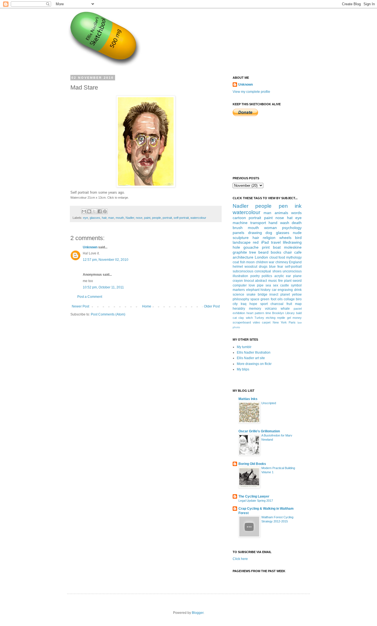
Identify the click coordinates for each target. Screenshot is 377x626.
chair (287, 252)
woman (270, 227)
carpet (266, 322)
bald (299, 313)
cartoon (239, 217)
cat (235, 317)
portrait (167, 217)
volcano (271, 309)
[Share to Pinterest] (105, 211)
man (111, 217)
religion (269, 237)
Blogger (197, 613)
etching (270, 317)
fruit (289, 304)
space (254, 299)
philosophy (241, 299)
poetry (255, 276)
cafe (298, 252)
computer (240, 285)
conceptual (262, 271)
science (238, 294)
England (295, 262)
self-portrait (181, 217)
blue (272, 267)
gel (289, 317)
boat (277, 247)
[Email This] (84, 211)
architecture (243, 257)
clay (241, 317)
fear (280, 267)
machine (240, 222)
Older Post (212, 306)
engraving (285, 290)
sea (268, 285)
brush (238, 227)
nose (139, 217)
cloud (273, 257)
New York (280, 322)
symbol (296, 285)
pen (283, 206)
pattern (259, 313)
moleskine (293, 247)
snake (251, 294)
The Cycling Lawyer (253, 496)
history (265, 290)
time (268, 313)
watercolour (198, 217)
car (274, 290)
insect (273, 294)
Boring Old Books (252, 464)
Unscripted (268, 403)
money (297, 317)
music (272, 281)
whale (285, 309)
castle (284, 285)
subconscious (243, 271)
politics (267, 276)
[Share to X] (94, 211)
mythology (294, 257)
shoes (277, 271)
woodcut (251, 267)
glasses (95, 217)
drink (298, 290)
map (298, 304)
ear (288, 276)
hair (104, 217)
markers (239, 290)
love (252, 285)
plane (297, 276)
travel (276, 242)
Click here (240, 559)
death (297, 222)
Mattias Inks (247, 399)
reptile (281, 317)
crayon (238, 281)
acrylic (279, 276)
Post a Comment (89, 297)
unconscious (292, 271)
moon (250, 262)
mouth (120, 217)
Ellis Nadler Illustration (253, 352)
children (262, 262)
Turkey (259, 317)
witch (249, 317)
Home (146, 306)
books (276, 252)
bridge (262, 294)
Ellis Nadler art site (251, 358)
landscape (242, 242)
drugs (263, 267)
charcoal (276, 304)
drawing (255, 232)
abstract (261, 281)
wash (284, 222)
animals (281, 213)
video (256, 322)
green (265, 299)
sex (275, 285)
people (156, 217)
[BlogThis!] (89, 211)
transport (258, 222)
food (281, 257)
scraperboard (242, 322)
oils (280, 299)
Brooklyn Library (283, 313)
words (296, 213)
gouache (251, 247)
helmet (238, 267)
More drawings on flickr (254, 364)
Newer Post (80, 306)
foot (273, 299)
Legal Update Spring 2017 (255, 500)
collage (289, 299)
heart (249, 313)
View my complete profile (251, 92)
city (235, 304)
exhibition (239, 313)
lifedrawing (292, 242)
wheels (285, 237)
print (266, 247)
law (300, 322)
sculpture (241, 237)
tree (252, 252)
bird (298, 237)
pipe (260, 285)
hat (290, 217)
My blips (243, 369)
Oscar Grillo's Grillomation (259, 431)
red (256, 242)
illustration (240, 276)
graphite (240, 252)
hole (236, 247)
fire (280, 281)
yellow (297, 294)
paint (147, 217)
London (261, 257)
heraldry (239, 309)
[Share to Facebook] (99, 211)
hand (273, 222)
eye (85, 217)
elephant (252, 290)
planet (285, 294)
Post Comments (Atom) (108, 314)
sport (264, 304)
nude (297, 232)
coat (236, 262)
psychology (292, 227)
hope (253, 304)
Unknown (90, 247)
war (271, 262)
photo (236, 327)
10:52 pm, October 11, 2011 (103, 287)
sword (297, 281)
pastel (298, 308)
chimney (281, 262)
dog (269, 232)
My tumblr (244, 347)
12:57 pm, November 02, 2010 (105, 260)
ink (298, 206)
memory (255, 309)
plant (287, 281)
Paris (292, 322)
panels (238, 232)
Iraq (243, 304)
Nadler (130, 217)
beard (263, 252)
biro (299, 299)
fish (242, 262)
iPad (265, 242)
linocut (249, 281)
